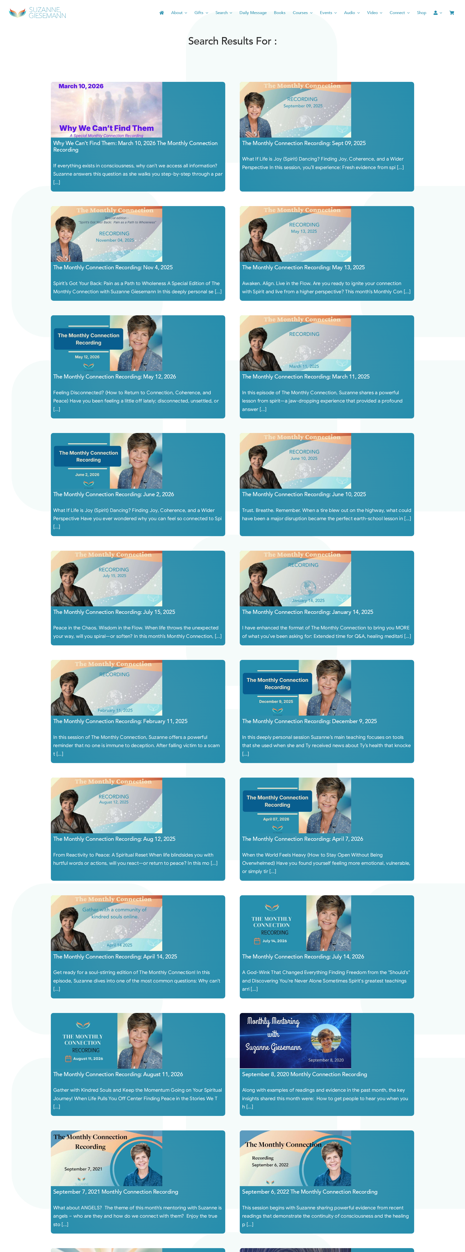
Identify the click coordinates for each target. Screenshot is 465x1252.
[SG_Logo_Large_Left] (37, 8)
